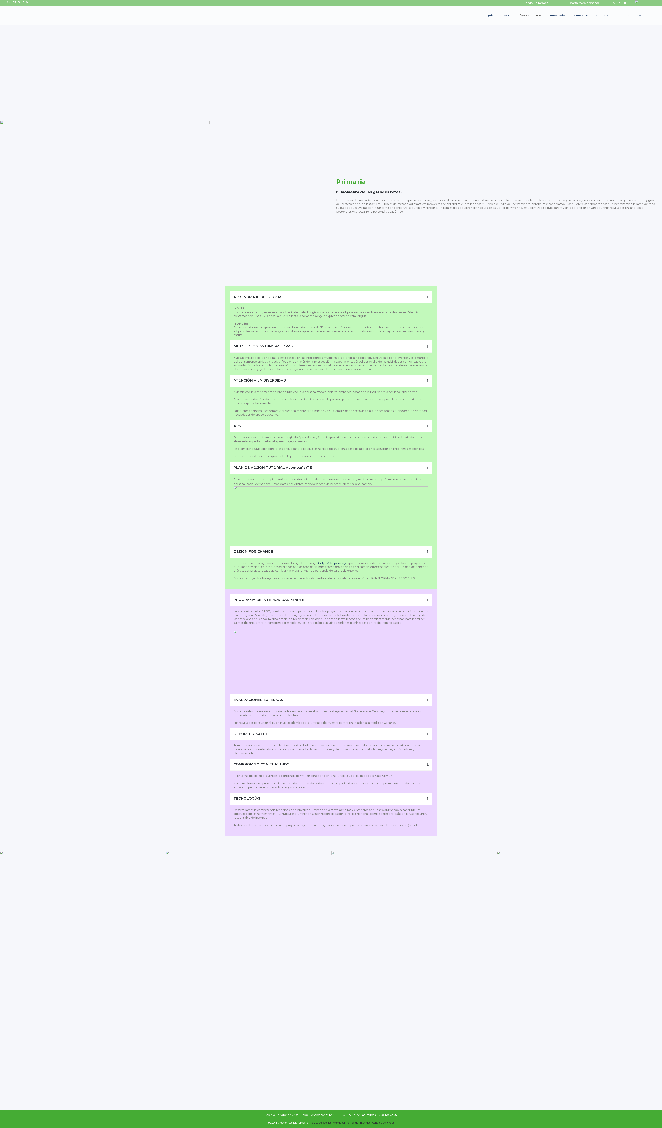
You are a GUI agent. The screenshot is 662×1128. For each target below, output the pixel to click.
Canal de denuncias (383, 1122)
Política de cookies (320, 1122)
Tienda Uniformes (535, 3)
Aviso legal (339, 1122)
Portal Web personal (584, 3)
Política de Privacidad (358, 1122)
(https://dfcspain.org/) (332, 563)
